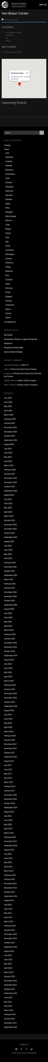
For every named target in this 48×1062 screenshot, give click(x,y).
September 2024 (10, 440)
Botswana (9, 170)
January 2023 (9, 520)
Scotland (8, 280)
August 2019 (9, 660)
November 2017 (10, 748)
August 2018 (9, 710)
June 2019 (8, 668)
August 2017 (9, 761)
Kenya (7, 292)
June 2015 (8, 858)
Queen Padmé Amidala (13, 352)
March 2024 (8, 465)
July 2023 (8, 499)
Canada (8, 301)
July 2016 (8, 816)
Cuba (7, 225)
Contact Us (24, 1044)
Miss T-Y (25, 365)
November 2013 (10, 938)
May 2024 (8, 457)
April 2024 (8, 461)
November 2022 (10, 529)
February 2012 (10, 1014)
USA (7, 237)
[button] (19, 84)
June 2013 (8, 960)
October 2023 (9, 487)
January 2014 (9, 930)
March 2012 (8, 1010)
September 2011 (10, 1027)
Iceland (8, 313)
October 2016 (9, 803)
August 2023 (9, 495)
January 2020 (9, 639)
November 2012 (10, 985)
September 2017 (10, 757)
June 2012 (8, 998)
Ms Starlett (8, 335)
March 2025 (8, 415)
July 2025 (8, 398)
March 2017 (8, 782)
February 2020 (10, 634)
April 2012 (8, 1006)
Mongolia (9, 212)
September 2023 (10, 491)
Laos (7, 153)
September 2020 (10, 605)
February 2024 (10, 470)
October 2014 (9, 892)
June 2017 (8, 769)
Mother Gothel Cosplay (27, 380)
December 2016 (10, 795)
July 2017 (8, 765)
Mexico (8, 309)
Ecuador (8, 182)
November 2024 (10, 432)
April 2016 (8, 829)
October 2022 (9, 533)
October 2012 (9, 989)
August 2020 (9, 609)
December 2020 (10, 592)
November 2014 (10, 888)
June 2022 (8, 550)
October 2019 (9, 651)
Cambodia (9, 250)
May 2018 (8, 723)
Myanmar (9, 271)
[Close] (27, 73)
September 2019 (10, 655)
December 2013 (10, 934)
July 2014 (8, 905)
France (8, 318)
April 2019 (8, 677)
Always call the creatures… (28, 385)
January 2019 (9, 689)
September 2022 (10, 537)
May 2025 (8, 406)
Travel (6, 149)
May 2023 (8, 508)
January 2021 (9, 588)
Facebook (21, 1049)
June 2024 (8, 453)
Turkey (8, 267)
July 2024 (8, 449)
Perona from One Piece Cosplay (23, 369)
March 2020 (8, 630)
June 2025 (8, 402)
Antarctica (9, 263)
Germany (9, 195)
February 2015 (10, 875)
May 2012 (8, 1002)
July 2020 (8, 613)
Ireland (8, 233)
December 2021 (10, 567)
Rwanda (8, 166)
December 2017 (10, 744)
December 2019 (10, 643)
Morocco (8, 220)
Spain (7, 284)
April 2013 (8, 968)
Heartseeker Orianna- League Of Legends (20, 339)
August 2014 (9, 900)
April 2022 (8, 558)
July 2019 (8, 664)
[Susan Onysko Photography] (18, 4)
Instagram (16, 1049)
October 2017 (9, 753)
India (7, 208)
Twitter (31, 1049)
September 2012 (10, 993)
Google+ (26, 1049)
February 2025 (10, 419)
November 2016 (10, 799)
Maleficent (8, 343)
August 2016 (9, 812)
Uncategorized (10, 322)
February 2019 (10, 685)
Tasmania (9, 157)
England (8, 296)
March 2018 (8, 732)
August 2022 (9, 541)
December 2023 (10, 478)
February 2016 (10, 837)
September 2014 (10, 896)
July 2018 (8, 715)
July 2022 (8, 546)
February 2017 (10, 786)
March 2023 (8, 516)
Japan (7, 204)
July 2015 (8, 854)
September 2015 (10, 846)
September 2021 (10, 575)
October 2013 (9, 943)
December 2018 (10, 693)
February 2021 (10, 584)
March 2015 (8, 871)
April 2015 (8, 867)
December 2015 (10, 841)
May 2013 (8, 964)
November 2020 (10, 596)
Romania (9, 288)
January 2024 (9, 474)
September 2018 (10, 706)
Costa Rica (9, 305)
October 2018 (9, 702)
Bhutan (8, 229)
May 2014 (8, 913)
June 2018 (8, 719)
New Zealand (10, 216)
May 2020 (8, 622)
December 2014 (10, 884)
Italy (7, 242)
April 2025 (8, 411)
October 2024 (9, 436)
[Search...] (42, 133)
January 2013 (9, 976)
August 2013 (9, 951)
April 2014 (8, 917)
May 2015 (8, 862)
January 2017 (9, 791)
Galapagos (9, 254)
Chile (7, 178)
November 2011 (10, 1023)
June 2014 (8, 909)
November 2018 (10, 698)
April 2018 (8, 727)
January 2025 (9, 423)
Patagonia (9, 187)
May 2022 (8, 554)
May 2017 (8, 774)
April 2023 (8, 512)
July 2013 (8, 955)
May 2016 (8, 824)
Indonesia (9, 191)
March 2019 (8, 681)
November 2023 (10, 482)
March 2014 (8, 921)
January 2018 (9, 740)
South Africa (10, 174)
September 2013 (10, 947)
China (7, 246)
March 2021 (8, 579)
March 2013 (8, 972)
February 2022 (10, 563)
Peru (7, 275)
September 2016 (10, 807)
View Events (14, 79)
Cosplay (7, 145)
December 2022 (10, 525)
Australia (8, 161)
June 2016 (8, 820)
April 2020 (8, 626)
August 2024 (9, 444)
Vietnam (8, 258)
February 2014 (10, 926)
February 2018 (10, 736)
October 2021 (9, 571)
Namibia (8, 199)
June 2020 (8, 618)
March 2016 (8, 833)
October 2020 (9, 601)
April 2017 (8, 778)
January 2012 (9, 1019)
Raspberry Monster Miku (13, 348)
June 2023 (8, 503)
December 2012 (10, 981)
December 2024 (10, 427)
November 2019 (10, 647)
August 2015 (9, 850)
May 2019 (8, 672)
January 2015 (9, 879)
